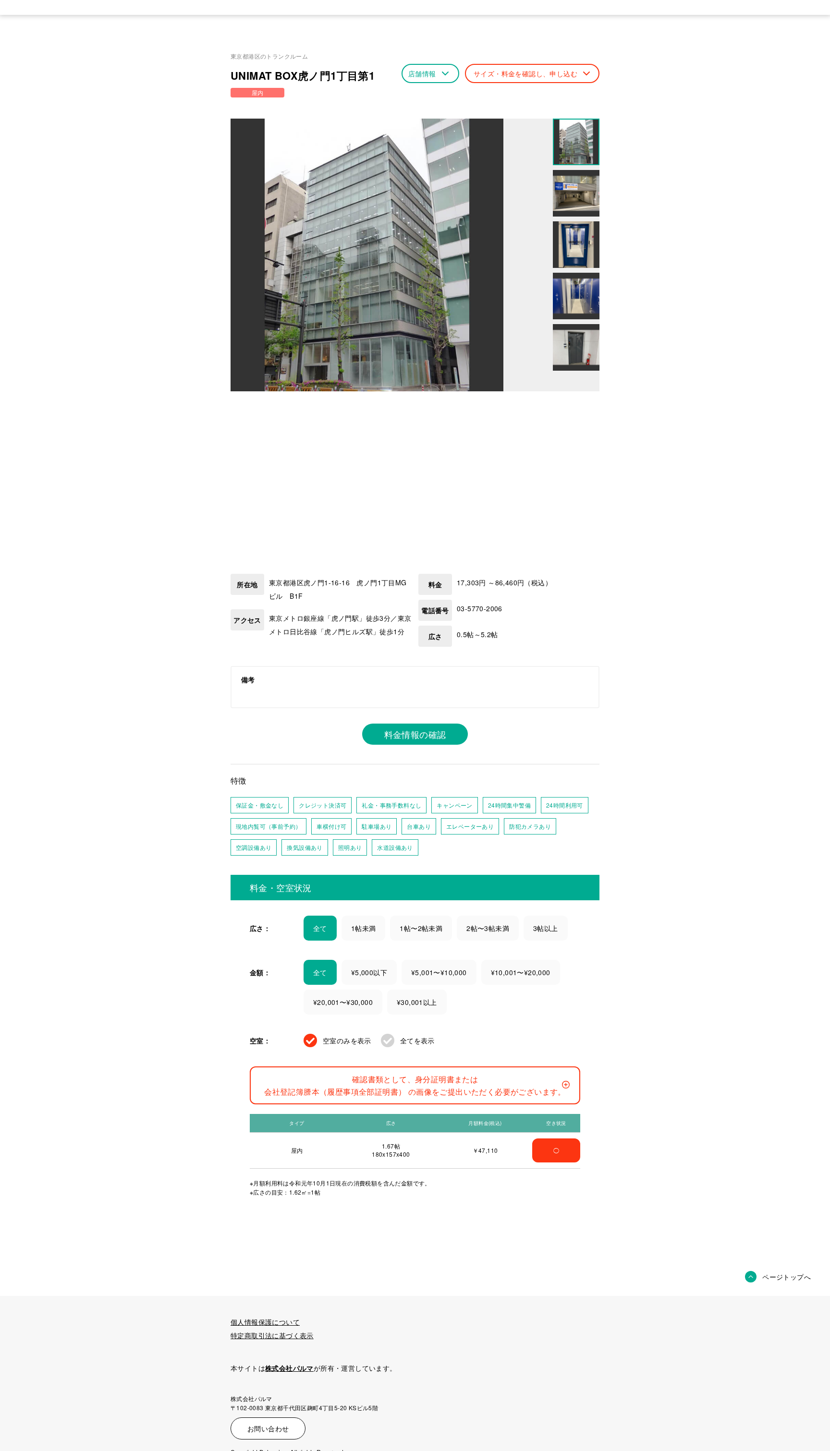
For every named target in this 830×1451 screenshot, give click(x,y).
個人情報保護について (265, 1322)
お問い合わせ (268, 1428)
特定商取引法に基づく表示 (272, 1335)
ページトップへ (786, 1277)
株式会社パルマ (289, 1368)
